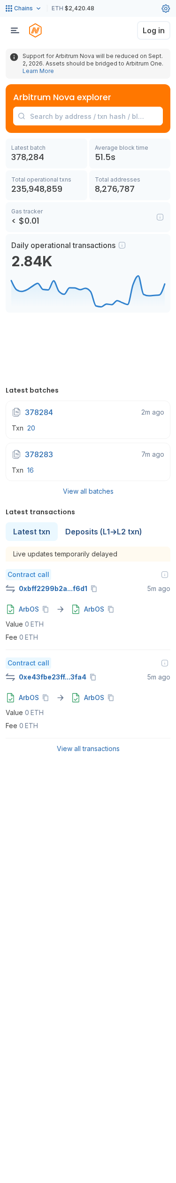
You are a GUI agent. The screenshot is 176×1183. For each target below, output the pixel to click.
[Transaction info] (164, 574)
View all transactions (88, 748)
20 (31, 428)
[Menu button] (15, 30)
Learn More (38, 70)
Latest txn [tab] (31, 531)
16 (30, 470)
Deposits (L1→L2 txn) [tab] (103, 531)
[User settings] (165, 8)
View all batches (88, 491)
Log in (154, 30)
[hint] (122, 245)
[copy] (95, 588)
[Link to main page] (35, 30)
